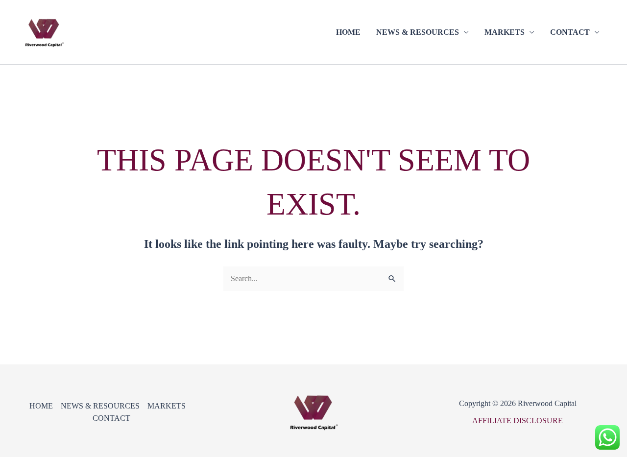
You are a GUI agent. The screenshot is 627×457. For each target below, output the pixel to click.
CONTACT (570, 32)
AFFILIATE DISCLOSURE (517, 420)
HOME (348, 32)
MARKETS (504, 32)
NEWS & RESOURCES (417, 32)
